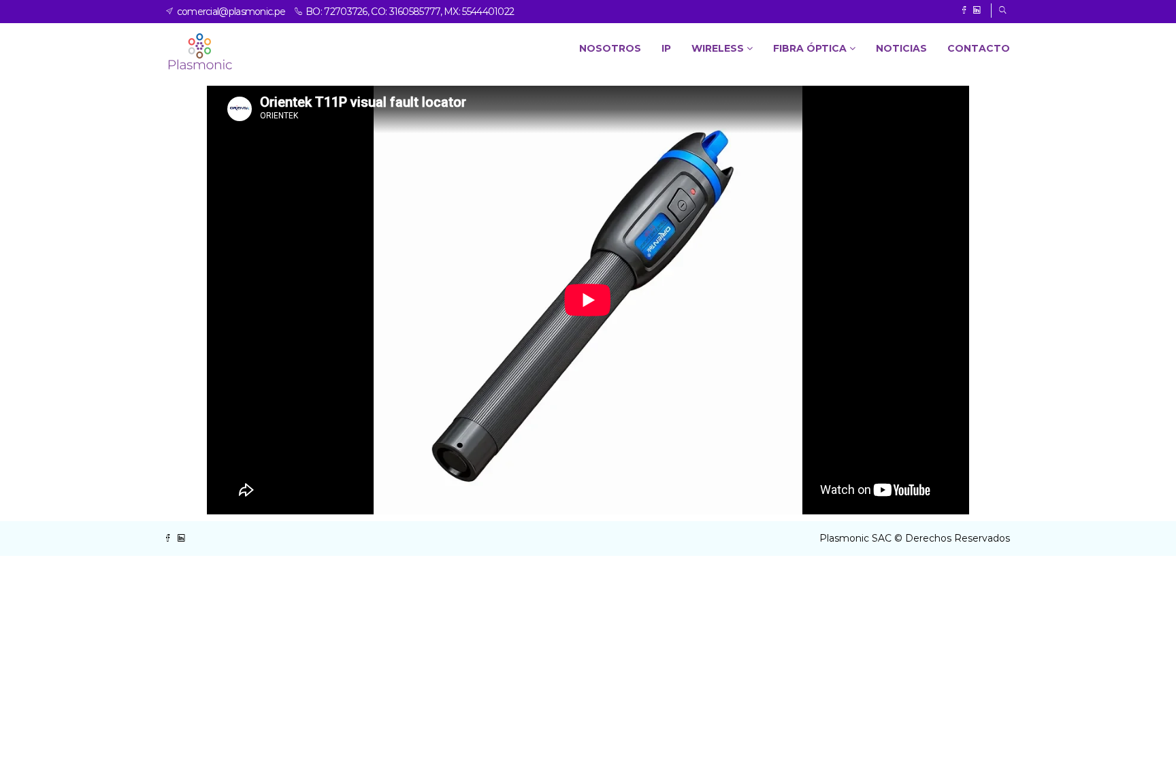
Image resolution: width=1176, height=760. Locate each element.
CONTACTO (978, 48)
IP (666, 48)
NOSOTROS (610, 48)
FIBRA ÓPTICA (811, 48)
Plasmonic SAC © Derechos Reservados (914, 538)
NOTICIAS (901, 48)
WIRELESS (719, 48)
